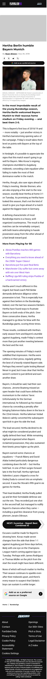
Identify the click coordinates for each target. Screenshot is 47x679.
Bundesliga (14, 605)
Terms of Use (35, 636)
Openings (33, 622)
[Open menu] (4, 3)
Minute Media (14, 660)
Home (5, 605)
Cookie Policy (8, 640)
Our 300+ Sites (35, 626)
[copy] (18, 58)
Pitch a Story (34, 631)
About (5, 622)
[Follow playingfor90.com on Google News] (40, 594)
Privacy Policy (9, 636)
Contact (6, 626)
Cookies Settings (10, 653)
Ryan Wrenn (11, 54)
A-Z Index (33, 645)
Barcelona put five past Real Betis (22, 265)
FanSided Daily (9, 631)
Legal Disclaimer (36, 640)
